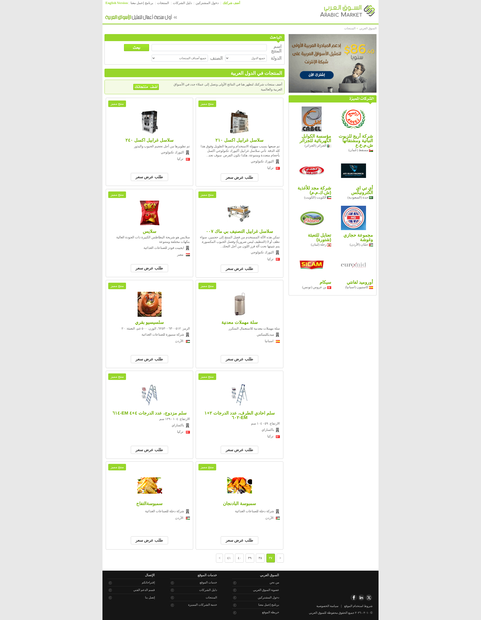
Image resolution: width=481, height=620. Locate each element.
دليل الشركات (182, 3)
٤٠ (239, 558)
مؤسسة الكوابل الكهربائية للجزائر (315, 138)
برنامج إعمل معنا (142, 3)
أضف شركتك (231, 3)
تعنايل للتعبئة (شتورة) (319, 237)
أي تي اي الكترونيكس (362, 190)
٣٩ (250, 558)
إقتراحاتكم (148, 582)
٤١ (229, 558)
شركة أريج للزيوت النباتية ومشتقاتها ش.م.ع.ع (356, 140)
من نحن (274, 582)
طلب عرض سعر (239, 177)
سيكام (325, 282)
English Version (116, 3)
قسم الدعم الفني (144, 590)
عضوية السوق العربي (266, 590)
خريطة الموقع (270, 612)
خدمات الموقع (208, 582)
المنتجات (163, 3)
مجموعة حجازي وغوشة (358, 237)
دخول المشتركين (207, 3)
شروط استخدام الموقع (358, 606)
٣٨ (260, 558)
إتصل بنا (150, 597)
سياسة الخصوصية (327, 606)
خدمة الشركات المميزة (202, 604)
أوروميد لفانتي (360, 282)
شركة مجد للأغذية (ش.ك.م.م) (314, 190)
